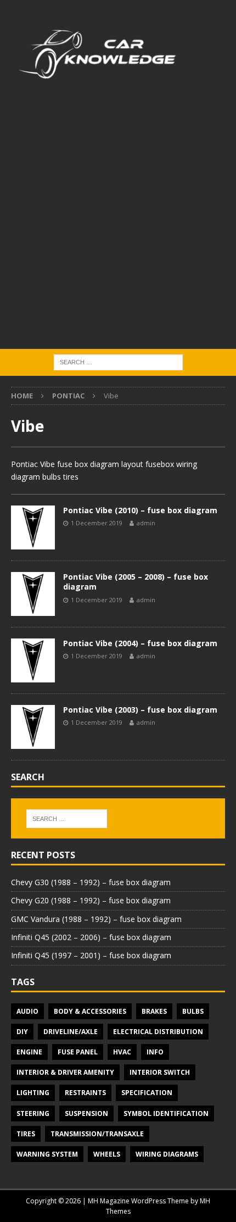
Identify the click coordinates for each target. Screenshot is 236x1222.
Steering (32, 1113)
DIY (22, 1031)
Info (155, 1052)
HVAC (122, 1052)
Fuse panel (78, 1052)
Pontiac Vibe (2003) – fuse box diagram (140, 709)
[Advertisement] (118, 225)
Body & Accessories (90, 1011)
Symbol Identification (166, 1113)
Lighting (32, 1092)
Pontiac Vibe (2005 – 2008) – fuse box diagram (135, 581)
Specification (146, 1092)
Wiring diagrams (167, 1154)
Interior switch (160, 1072)
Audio (27, 1011)
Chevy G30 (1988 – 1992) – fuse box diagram (91, 882)
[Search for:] (118, 362)
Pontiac (68, 396)
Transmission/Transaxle (97, 1133)
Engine (29, 1052)
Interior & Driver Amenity (65, 1072)
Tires (25, 1133)
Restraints (85, 1092)
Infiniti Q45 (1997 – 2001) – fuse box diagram (91, 955)
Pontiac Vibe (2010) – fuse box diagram (140, 510)
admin (146, 523)
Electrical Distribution (158, 1031)
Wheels (106, 1154)
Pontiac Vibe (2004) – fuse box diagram (140, 643)
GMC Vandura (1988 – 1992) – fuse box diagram (96, 919)
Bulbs (193, 1011)
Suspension (86, 1113)
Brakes (154, 1011)
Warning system (47, 1154)
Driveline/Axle (70, 1031)
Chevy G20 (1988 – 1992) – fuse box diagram (91, 900)
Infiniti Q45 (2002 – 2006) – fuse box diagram (91, 937)
